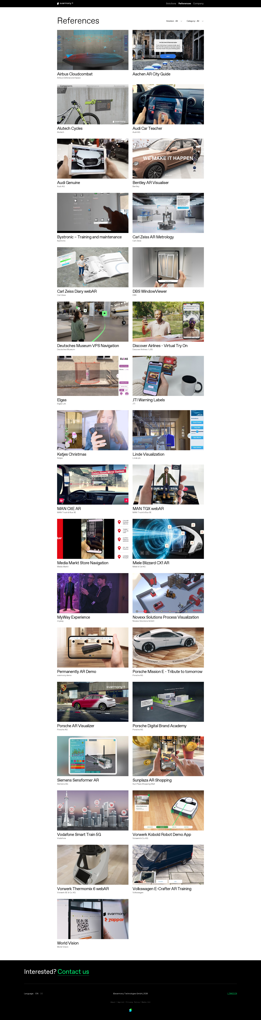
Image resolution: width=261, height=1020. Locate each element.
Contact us (73, 972)
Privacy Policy (133, 1002)
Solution (170, 21)
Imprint (120, 1002)
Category (191, 21)
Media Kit (146, 1002)
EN (36, 993)
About (113, 1002)
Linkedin (232, 993)
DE (41, 993)
